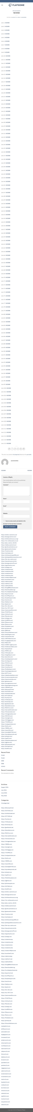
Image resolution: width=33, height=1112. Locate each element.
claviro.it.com (4, 1079)
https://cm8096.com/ (7, 620)
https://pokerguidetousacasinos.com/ (11, 557)
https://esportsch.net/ (7, 593)
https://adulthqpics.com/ (8, 634)
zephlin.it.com (5, 1096)
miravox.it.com (5, 1090)
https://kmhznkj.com (7, 824)
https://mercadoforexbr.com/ (9, 710)
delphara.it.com (5, 1057)
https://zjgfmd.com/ (6, 742)
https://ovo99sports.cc (7, 975)
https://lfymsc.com (6, 1015)
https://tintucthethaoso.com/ (9, 632)
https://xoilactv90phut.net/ (8, 577)
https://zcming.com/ (6, 661)
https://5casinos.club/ (7, 551)
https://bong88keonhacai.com (9, 964)
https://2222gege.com (7, 850)
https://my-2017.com (7, 992)
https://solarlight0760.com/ (8, 732)
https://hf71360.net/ (7, 695)
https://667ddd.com (6, 886)
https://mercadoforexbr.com (9, 836)
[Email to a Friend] (18, 449)
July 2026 (4, 790)
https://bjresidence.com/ (8, 705)
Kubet (3, 755)
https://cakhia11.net (6, 959)
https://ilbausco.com (6, 1012)
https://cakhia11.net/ (7, 583)
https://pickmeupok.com (8, 883)
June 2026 (4, 793)
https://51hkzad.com (7, 822)
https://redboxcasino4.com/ (8, 545)
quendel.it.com (5, 1062)
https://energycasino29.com (9, 931)
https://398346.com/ (7, 687)
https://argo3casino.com (8, 933)
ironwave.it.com (5, 1037)
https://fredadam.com (7, 1017)
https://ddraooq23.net (7, 808)
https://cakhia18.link (6, 961)
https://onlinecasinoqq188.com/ (10, 555)
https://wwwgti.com (6, 847)
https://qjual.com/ (6, 604)
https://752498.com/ (7, 722)
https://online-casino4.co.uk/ (9, 534)
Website (5, 513)
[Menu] (2, 5)
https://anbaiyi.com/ (6, 736)
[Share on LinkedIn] (23, 449)
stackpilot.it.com (5, 1026)
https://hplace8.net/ (6, 648)
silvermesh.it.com (6, 1043)
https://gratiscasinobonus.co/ (9, 547)
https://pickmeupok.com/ (8, 744)
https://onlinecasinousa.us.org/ (9, 538)
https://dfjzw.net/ (6, 642)
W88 (2, 761)
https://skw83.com (6, 889)
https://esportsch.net (7, 973)
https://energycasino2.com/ (8, 536)
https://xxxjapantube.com (8, 855)
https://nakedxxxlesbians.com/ (9, 675)
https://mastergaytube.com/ (9, 671)
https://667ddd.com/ (7, 746)
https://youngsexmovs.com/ (9, 683)
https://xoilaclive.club (7, 942)
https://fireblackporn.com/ (8, 669)
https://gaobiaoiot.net (7, 827)
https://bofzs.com (6, 858)
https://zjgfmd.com (6, 880)
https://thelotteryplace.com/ (9, 740)
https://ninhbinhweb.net (8, 813)
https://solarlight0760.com (8, 866)
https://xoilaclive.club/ (7, 571)
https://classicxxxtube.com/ (8, 679)
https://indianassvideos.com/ (9, 646)
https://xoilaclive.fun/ (7, 573)
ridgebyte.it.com (5, 1068)
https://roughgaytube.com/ (8, 640)
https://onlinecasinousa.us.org (9, 897)
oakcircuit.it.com (5, 1071)
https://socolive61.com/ (7, 579)
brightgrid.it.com (5, 1034)
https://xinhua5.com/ (7, 614)
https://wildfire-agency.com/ (9, 644)
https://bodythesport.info (8, 978)
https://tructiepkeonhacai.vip (9, 970)
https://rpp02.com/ (6, 738)
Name (5, 498)
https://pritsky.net (6, 1020)
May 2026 (4, 795)
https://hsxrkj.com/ (6, 697)
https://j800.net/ (5, 630)
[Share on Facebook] (12, 449)
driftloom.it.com (5, 1029)
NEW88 (7, 22)
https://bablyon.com (6, 984)
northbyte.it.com (5, 1045)
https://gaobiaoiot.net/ (7, 703)
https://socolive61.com (7, 953)
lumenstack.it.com (6, 1073)
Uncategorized (16, 10)
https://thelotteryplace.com (8, 878)
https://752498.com (6, 852)
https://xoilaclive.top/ (7, 569)
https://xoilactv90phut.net (8, 950)
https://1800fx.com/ (6, 728)
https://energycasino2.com (8, 894)
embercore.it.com (6, 1040)
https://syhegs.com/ (6, 567)
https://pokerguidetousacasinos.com (11, 922)
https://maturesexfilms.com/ (9, 610)
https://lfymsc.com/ (6, 624)
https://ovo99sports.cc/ (7, 595)
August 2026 (4, 787)
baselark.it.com (5, 1082)
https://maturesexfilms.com (8, 995)
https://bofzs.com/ (6, 726)
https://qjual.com (6, 987)
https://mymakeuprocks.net (8, 869)
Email (5, 506)
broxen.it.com (5, 1059)
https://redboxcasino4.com (8, 905)
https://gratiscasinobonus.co (9, 908)
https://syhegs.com (6, 936)
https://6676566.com (7, 810)
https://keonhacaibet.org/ (8, 589)
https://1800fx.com (6, 844)
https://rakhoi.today (6, 956)
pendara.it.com (5, 1065)
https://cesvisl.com (6, 981)
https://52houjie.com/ (7, 652)
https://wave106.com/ (7, 730)
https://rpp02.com (6, 875)
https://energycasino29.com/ (9, 563)
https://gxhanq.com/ (6, 681)
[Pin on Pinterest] (21, 449)
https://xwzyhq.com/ (7, 667)
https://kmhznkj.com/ (7, 701)
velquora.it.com (5, 1051)
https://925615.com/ (7, 663)
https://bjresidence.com (7, 830)
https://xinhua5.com (6, 1001)
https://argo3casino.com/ (8, 565)
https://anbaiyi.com (6, 872)
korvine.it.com (5, 1087)
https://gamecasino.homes (8, 911)
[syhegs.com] (16, 5)
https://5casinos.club (7, 914)
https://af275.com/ (6, 673)
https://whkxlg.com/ (6, 665)
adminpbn (23, 17)
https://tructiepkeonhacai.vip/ (9, 591)
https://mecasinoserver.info (8, 928)
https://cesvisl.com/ (6, 600)
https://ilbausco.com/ (7, 622)
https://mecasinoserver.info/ (9, 561)
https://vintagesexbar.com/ (8, 714)
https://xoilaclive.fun (7, 945)
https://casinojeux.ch (7, 917)
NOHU (3, 766)
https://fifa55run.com (7, 833)
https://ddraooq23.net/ (7, 689)
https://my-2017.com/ (7, 608)
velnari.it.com (5, 1104)
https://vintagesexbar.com (8, 841)
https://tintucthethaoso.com (9, 1023)
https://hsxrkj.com (6, 819)
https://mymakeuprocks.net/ (9, 734)
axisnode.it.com (5, 1031)
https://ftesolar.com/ (7, 616)
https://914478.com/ (7, 612)
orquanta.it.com (5, 1101)
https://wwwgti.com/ (7, 718)
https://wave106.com (7, 864)
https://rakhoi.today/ (7, 581)
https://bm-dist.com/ (7, 606)
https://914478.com (6, 998)
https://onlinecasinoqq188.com (9, 919)
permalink (29, 454)
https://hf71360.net (6, 816)
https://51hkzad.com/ (7, 699)
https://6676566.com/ (7, 691)
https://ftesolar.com (6, 1003)
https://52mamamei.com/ (8, 712)
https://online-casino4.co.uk (9, 891)
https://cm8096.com (6, 1009)
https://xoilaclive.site (7, 947)
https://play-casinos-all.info (8, 903)
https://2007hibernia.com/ (8, 638)
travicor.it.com (5, 1099)
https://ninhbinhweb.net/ (8, 693)
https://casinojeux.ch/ (7, 553)
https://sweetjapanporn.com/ (9, 659)
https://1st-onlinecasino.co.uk (9, 900)
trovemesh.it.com (6, 1076)
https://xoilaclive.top (7, 939)
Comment (6, 484)
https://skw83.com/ (6, 748)
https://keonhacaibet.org (8, 967)
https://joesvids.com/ (7, 657)
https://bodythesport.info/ (8, 598)
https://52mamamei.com (8, 838)
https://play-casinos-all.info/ (9, 543)
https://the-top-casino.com (8, 925)
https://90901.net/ (6, 650)
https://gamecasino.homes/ (8, 549)
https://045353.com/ (7, 716)
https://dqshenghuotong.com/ (9, 685)
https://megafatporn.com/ (8, 655)
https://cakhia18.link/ (7, 585)
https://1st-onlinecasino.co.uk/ (9, 540)
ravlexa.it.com (5, 1085)
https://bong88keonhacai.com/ (9, 587)
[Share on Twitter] (15, 449)
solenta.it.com (5, 1093)
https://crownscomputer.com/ (9, 677)
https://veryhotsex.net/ (7, 636)
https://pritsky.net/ (6, 628)
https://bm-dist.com (6, 989)
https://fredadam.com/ (7, 626)
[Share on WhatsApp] (9, 449)
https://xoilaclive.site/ (7, 575)
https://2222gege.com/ (7, 720)
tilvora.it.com (4, 1054)
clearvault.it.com (5, 1048)
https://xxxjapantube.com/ (8, 724)
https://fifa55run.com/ (7, 707)
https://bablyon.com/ (7, 602)
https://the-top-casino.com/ (9, 559)
